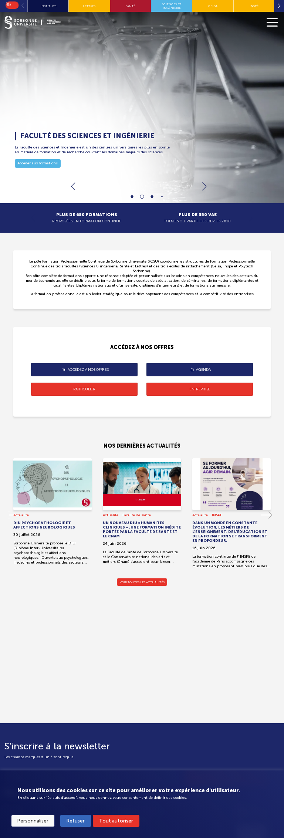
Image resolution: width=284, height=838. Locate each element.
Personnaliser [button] (32, 821)
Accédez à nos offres (88, 369)
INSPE (217, 515)
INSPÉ (254, 6)
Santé (130, 6)
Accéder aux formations (37, 163)
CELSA (212, 6)
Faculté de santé (136, 515)
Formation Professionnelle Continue (54, 22)
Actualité (21, 515)
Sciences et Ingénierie (171, 6)
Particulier (84, 389)
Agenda (203, 369)
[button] (204, 186)
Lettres (89, 6)
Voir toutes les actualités (142, 582)
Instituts (48, 6)
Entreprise (199, 389)
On (8, 3)
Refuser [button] (76, 821)
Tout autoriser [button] (116, 821)
